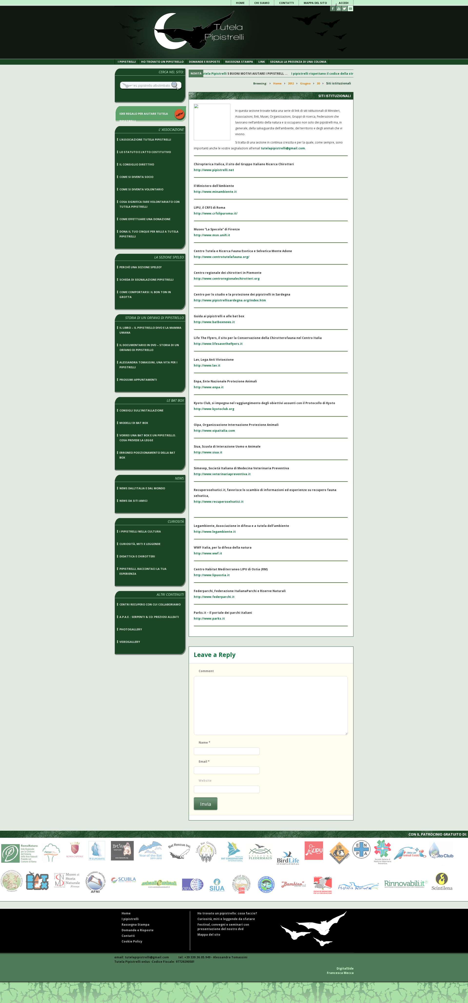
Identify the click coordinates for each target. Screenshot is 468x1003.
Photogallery (130, 629)
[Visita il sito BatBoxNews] (37, 894)
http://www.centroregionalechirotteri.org (227, 278)
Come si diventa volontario (141, 189)
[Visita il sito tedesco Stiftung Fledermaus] (259, 864)
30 (318, 83)
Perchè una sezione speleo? (140, 267)
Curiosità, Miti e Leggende (139, 544)
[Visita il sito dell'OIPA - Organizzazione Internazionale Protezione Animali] (191, 894)
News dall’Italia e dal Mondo (142, 488)
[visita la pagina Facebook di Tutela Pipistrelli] (333, 8)
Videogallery (129, 642)
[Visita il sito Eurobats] (95, 864)
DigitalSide (345, 968)
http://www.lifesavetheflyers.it (218, 344)
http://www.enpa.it (209, 387)
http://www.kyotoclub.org (214, 409)
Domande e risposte (204, 61)
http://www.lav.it (207, 365)
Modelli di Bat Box (133, 423)
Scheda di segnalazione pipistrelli (146, 279)
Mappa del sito (315, 3)
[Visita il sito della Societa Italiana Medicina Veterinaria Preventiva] (382, 864)
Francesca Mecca (340, 973)
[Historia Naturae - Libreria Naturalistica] (357, 894)
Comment (206, 671)
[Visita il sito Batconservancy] (206, 864)
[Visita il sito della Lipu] (312, 864)
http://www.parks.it (209, 618)
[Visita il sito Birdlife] (286, 864)
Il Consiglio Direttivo (136, 164)
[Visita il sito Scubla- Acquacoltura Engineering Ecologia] (122, 894)
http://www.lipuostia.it (212, 575)
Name (204, 742)
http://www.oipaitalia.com (214, 431)
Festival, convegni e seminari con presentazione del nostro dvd (223, 926)
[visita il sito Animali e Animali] (158, 894)
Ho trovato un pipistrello (162, 61)
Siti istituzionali (334, 95)
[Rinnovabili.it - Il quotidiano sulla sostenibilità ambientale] (404, 894)
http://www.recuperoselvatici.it (219, 502)
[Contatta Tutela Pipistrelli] (350, 8)
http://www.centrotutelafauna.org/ (221, 257)
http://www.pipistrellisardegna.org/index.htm (230, 300)
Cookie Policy (132, 941)
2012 (291, 83)
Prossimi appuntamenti (138, 379)
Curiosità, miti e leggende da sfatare (226, 919)
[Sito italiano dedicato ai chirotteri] (198, 57)
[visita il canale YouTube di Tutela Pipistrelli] (338, 8)
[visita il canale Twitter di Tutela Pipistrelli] (344, 8)
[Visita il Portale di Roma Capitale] (73, 864)
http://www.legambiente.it (215, 532)
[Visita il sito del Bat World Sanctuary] (121, 864)
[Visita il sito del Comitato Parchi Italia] (265, 894)
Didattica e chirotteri (137, 556)
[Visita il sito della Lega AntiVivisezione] (338, 864)
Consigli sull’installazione (141, 410)
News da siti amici (133, 500)
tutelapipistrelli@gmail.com (283, 148)
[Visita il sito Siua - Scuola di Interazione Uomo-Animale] (216, 894)
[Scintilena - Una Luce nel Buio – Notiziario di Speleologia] (441, 894)
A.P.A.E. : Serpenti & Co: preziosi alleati (149, 617)
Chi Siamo (261, 3)
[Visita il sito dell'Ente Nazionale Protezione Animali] (361, 864)
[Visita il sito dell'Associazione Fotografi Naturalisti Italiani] (94, 894)
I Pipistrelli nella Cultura (140, 531)
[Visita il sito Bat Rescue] (179, 864)
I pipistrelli (127, 61)
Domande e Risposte (138, 930)
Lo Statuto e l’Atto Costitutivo (145, 152)
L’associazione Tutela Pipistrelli (145, 139)
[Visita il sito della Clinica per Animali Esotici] (410, 864)
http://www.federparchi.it (214, 597)
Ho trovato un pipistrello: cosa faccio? (227, 913)
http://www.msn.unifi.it (212, 235)
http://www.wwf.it (208, 553)
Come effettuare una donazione (144, 219)
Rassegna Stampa (239, 61)
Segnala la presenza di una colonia (298, 61)
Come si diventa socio (136, 177)
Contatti (286, 3)
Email (204, 761)
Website (205, 780)
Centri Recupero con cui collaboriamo (150, 604)
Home (240, 3)
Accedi (344, 3)
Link (261, 61)
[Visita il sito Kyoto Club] (441, 864)
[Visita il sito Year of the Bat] (150, 864)
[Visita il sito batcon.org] (232, 864)
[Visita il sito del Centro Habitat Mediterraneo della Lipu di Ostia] (241, 894)
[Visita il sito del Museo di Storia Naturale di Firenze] (65, 894)
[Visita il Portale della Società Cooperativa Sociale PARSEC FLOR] (51, 864)
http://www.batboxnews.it (214, 322)
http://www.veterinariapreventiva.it (222, 474)
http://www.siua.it (208, 452)
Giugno (305, 83)
